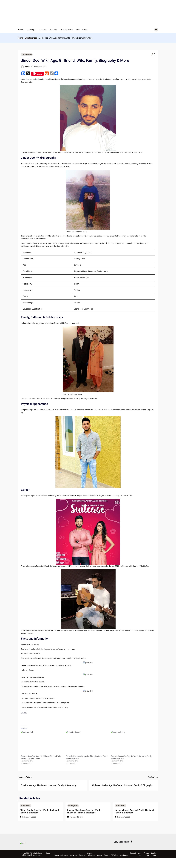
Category (30, 29)
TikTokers (114, 855)
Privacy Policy (67, 29)
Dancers (82, 855)
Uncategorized (27, 54)
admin (27, 67)
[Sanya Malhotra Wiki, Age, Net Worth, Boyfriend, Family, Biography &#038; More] (132, 743)
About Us (53, 29)
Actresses (64, 855)
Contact (43, 29)
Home (20, 29)
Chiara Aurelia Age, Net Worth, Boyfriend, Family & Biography (39, 811)
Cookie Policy (82, 29)
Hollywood (91, 855)
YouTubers (124, 855)
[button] (35, 30)
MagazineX (37, 855)
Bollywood (73, 855)
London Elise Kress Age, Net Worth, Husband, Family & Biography (84, 811)
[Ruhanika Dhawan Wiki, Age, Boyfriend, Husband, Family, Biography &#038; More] (87, 743)
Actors (56, 855)
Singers (106, 855)
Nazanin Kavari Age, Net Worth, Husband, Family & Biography (134, 811)
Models (99, 855)
